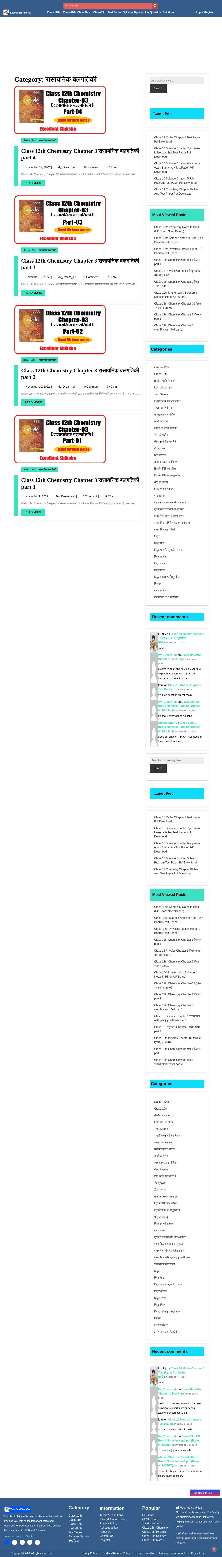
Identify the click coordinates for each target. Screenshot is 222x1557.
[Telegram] (37, 1542)
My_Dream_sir (67, 167)
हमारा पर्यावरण (161, 590)
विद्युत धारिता (160, 556)
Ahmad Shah (166, 722)
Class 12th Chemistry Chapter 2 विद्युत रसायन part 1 (176, 283)
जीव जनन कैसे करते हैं (165, 441)
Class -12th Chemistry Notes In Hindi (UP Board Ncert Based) (177, 229)
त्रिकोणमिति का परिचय (165, 468)
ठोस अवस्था (160, 455)
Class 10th (83, 12)
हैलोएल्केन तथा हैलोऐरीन (166, 597)
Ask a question (167, 1553)
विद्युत (157, 536)
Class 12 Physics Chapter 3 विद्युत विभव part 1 (177, 1029)
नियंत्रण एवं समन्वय (164, 488)
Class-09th (99, 12)
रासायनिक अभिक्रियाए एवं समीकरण (172, 522)
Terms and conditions (144, 1553)
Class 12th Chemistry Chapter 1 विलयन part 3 (177, 1051)
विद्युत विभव (159, 570)
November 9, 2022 (36, 496)
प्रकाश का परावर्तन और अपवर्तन (170, 502)
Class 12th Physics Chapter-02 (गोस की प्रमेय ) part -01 (177, 1040)
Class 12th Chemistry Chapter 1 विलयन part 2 (177, 316)
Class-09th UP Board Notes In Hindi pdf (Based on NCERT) (179, 706)
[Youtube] (29, 1542)
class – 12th (161, 367)
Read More (33, 183)
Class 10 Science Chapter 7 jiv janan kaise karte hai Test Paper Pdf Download (177, 152)
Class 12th (53, 12)
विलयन (157, 583)
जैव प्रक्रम (159, 448)
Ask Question (152, 12)
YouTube (52, 17)
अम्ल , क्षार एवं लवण (164, 407)
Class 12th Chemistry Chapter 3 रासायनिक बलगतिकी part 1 (173, 327)
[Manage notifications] (214, 1549)
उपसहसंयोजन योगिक (164, 414)
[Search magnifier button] (155, 6)
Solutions (168, 12)
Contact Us (197, 1553)
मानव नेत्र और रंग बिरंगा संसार (169, 516)
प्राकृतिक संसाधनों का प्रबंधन (169, 509)
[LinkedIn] (22, 1542)
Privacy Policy (89, 1553)
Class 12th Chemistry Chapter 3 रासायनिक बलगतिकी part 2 (173, 1062)
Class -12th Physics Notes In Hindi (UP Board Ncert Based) (178, 251)
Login (200, 12)
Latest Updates (163, 387)
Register (209, 12)
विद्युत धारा (159, 543)
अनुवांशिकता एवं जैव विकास (167, 401)
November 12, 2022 (37, 167)
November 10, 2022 (37, 386)
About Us (183, 1553)
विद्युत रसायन (160, 563)
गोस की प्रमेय (161, 434)
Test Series (114, 12)
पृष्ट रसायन (159, 495)
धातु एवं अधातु (161, 482)
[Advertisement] (111, 43)
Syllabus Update (133, 12)
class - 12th (29, 140)
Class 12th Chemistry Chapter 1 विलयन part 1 (177, 262)
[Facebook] (7, 1542)
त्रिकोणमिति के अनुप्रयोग (167, 475)
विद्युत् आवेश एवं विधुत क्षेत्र (167, 576)
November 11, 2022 (37, 277)
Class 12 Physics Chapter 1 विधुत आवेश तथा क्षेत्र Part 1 (177, 272)
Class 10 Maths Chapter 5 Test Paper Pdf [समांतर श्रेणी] (181, 638)
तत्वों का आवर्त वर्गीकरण (165, 461)
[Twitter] (14, 1542)
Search (158, 88)
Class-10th (161, 374)
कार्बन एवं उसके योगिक (165, 428)
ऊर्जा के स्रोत (161, 421)
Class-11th (69, 12)
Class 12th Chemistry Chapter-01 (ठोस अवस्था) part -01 (177, 305)
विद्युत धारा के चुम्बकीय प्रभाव (168, 549)
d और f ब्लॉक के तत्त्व (164, 380)
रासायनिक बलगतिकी (47, 140)
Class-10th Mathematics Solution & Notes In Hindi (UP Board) (175, 294)
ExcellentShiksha (20, 12)
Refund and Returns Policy (115, 1553)
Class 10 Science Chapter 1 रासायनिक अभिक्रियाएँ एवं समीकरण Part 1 (177, 1018)
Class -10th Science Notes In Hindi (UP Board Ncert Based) (178, 240)
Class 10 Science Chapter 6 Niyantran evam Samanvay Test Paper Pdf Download (177, 167)
